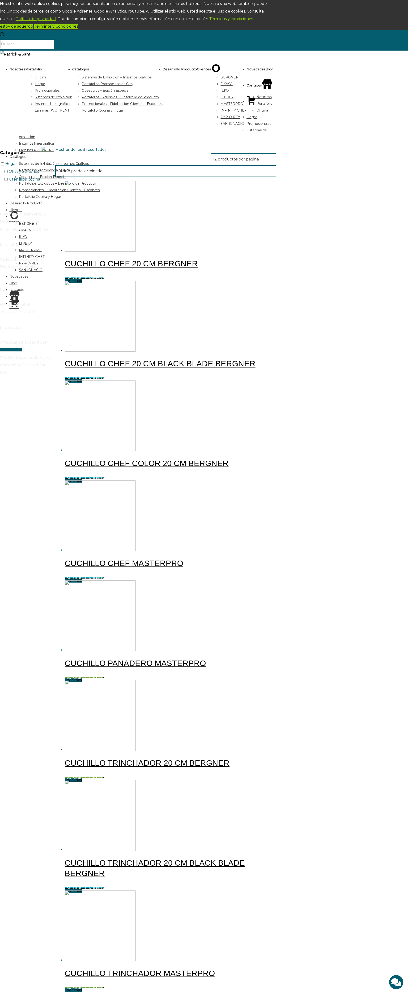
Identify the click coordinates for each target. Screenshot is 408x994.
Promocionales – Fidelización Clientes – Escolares (122, 104)
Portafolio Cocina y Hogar (103, 110)
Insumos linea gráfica (52, 104)
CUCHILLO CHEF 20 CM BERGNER (131, 263)
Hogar (40, 84)
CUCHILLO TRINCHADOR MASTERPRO (140, 973)
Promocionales (47, 90)
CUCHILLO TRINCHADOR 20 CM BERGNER (147, 762)
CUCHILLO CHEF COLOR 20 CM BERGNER (147, 463)
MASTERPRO (232, 104)
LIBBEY (227, 97)
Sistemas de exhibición (53, 97)
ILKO (225, 90)
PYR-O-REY (230, 117)
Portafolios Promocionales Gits (107, 84)
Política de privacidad (36, 19)
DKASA (227, 84)
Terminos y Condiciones (56, 26)
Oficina (40, 77)
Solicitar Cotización (84, 278)
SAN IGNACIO (232, 123)
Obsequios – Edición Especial (105, 90)
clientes (204, 69)
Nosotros (17, 69)
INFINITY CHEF (233, 110)
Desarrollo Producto (179, 69)
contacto (254, 85)
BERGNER (229, 77)
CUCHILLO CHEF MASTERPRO (124, 563)
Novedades (256, 69)
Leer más (73, 990)
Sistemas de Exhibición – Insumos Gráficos (117, 77)
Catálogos (80, 69)
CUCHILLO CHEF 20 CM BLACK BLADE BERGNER (160, 363)
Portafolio (33, 69)
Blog (269, 69)
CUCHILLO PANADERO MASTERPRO (135, 663)
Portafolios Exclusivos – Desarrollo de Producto (120, 97)
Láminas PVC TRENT (52, 110)
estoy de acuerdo (16, 26)
